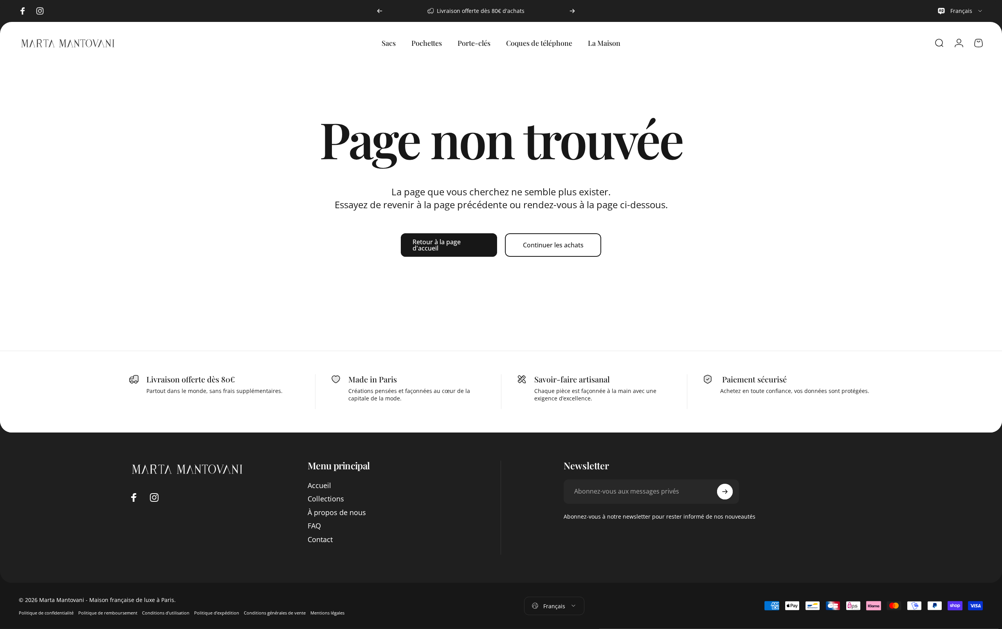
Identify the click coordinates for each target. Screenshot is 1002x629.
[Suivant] (572, 11)
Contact (320, 539)
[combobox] (960, 11)
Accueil (319, 485)
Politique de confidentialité (46, 613)
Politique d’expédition (216, 613)
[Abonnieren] (725, 491)
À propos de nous (337, 512)
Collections (326, 498)
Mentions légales (327, 613)
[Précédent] (379, 11)
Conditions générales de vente (275, 613)
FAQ (314, 525)
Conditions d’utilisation (165, 613)
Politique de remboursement (107, 613)
